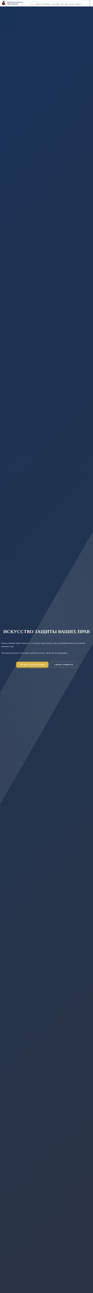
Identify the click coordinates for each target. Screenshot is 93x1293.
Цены (66, 4)
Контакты (78, 4)
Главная (32, 4)
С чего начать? (56, 4)
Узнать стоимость (63, 664)
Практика (38, 4)
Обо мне (71, 4)
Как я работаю (46, 4)
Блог (62, 4)
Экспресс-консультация (32, 664)
